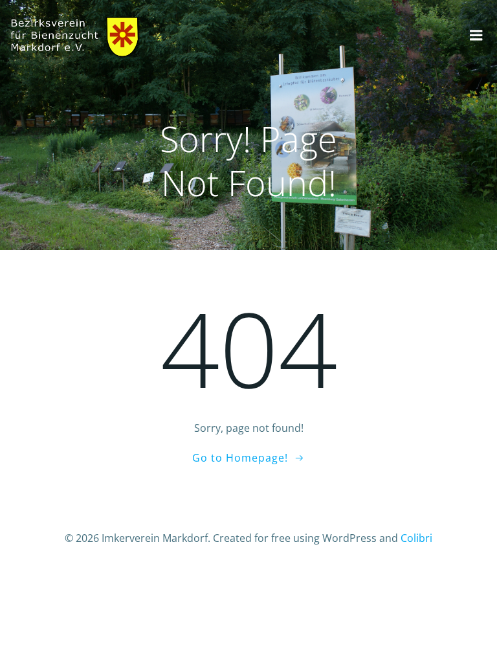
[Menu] (476, 36)
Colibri (416, 538)
